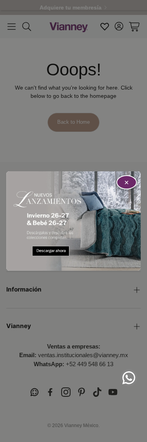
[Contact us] (128, 377)
